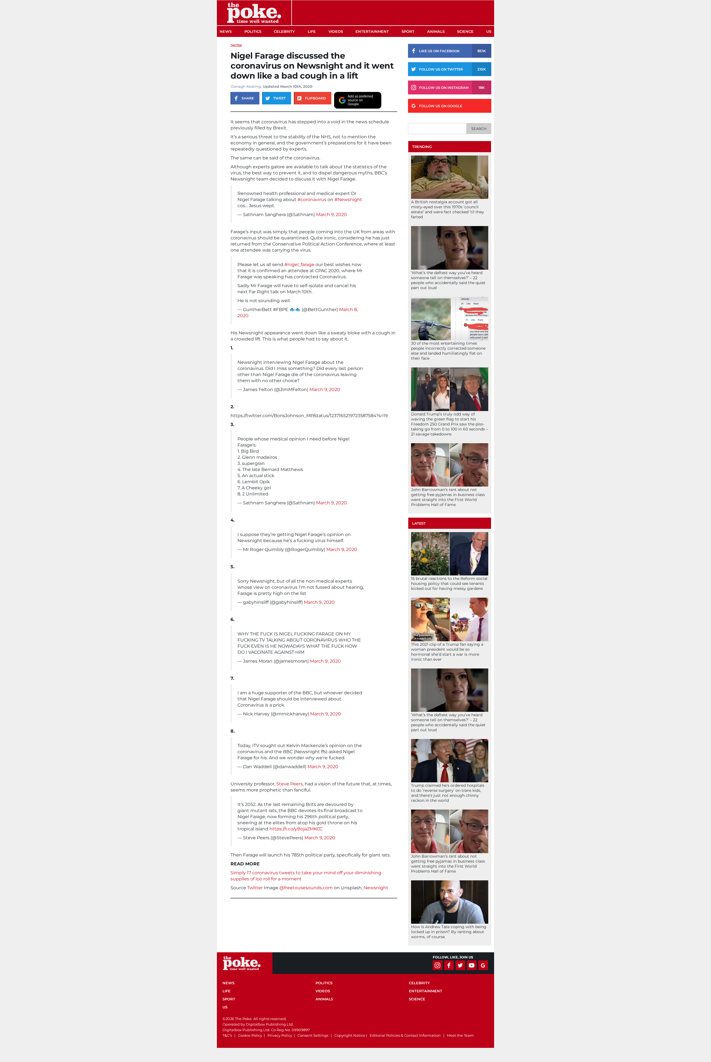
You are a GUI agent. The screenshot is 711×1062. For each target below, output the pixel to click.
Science (465, 31)
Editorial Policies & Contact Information (405, 1035)
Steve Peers (289, 784)
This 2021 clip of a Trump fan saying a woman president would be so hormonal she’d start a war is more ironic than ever (447, 652)
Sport (408, 31)
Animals (436, 31)
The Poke (254, 12)
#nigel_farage (299, 264)
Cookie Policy (250, 1035)
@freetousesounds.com (306, 887)
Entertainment (372, 31)
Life (312, 31)
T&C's (227, 1035)
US (488, 31)
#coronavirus (311, 199)
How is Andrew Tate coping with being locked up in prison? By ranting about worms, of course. (448, 931)
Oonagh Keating (246, 86)
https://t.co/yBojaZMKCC (295, 828)
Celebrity (284, 31)
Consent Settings (312, 1035)
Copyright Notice (349, 1035)
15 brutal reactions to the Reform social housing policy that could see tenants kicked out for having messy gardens (449, 583)
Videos (336, 31)
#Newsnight (348, 199)
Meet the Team (460, 1035)
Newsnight (376, 887)
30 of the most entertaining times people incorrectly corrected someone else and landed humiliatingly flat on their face (448, 351)
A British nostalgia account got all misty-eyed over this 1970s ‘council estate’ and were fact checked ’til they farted (447, 209)
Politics (252, 31)
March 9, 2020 (331, 214)
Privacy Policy (279, 1035)
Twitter (236, 45)
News (226, 31)
